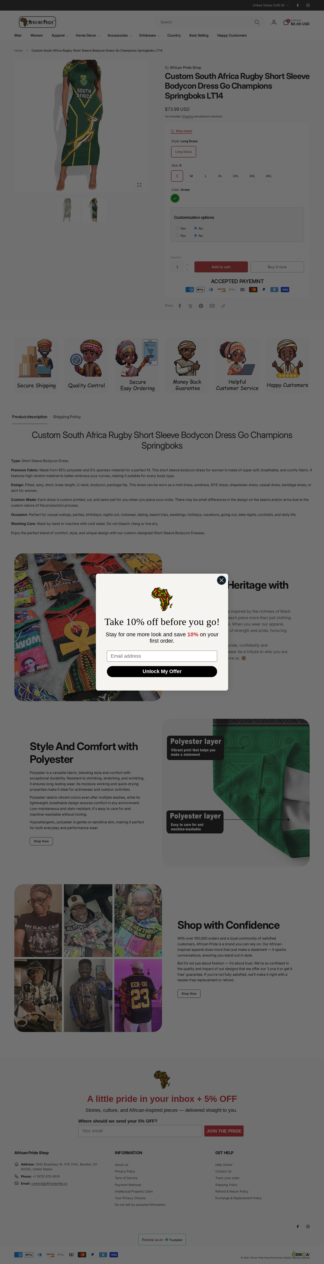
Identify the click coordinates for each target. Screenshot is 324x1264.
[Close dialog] (221, 580)
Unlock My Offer (162, 671)
